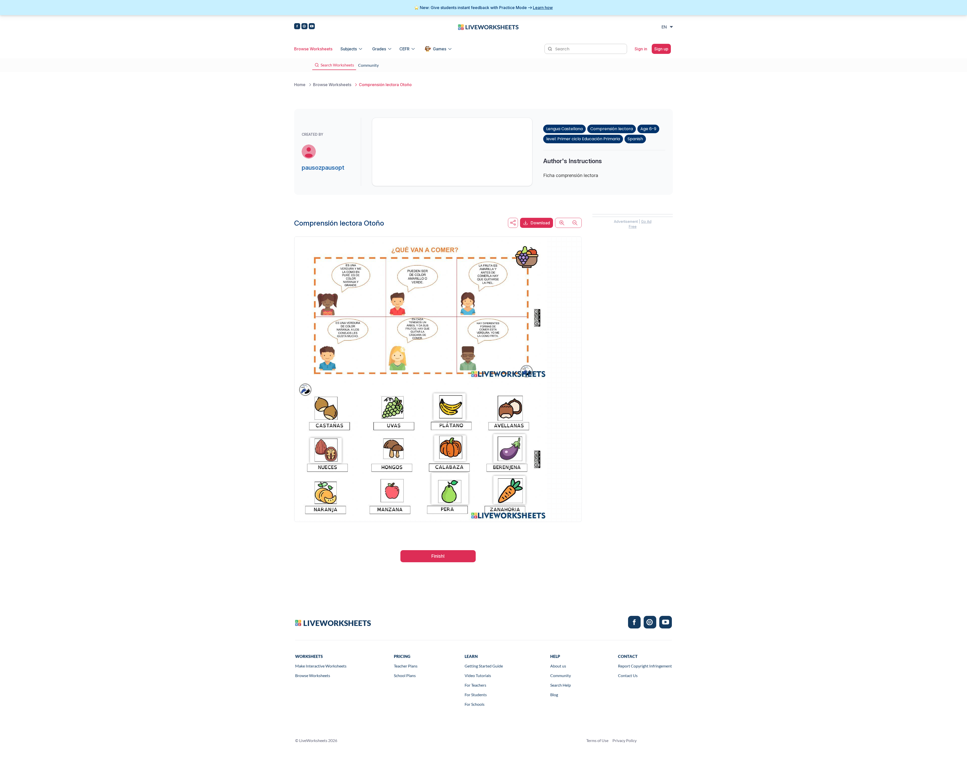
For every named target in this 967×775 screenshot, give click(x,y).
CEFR (404, 48)
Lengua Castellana (564, 129)
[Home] (488, 26)
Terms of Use (597, 740)
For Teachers (475, 685)
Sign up (661, 48)
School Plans (405, 675)
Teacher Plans (406, 665)
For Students (476, 694)
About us (558, 665)
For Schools (475, 704)
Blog (554, 694)
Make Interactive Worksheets (321, 665)
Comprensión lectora (611, 129)
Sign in (641, 48)
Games (439, 48)
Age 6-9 (648, 129)
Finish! (438, 556)
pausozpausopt (323, 167)
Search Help (560, 685)
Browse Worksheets (313, 48)
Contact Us (628, 675)
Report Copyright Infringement (645, 665)
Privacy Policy (624, 740)
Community (560, 675)
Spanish (635, 139)
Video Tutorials (478, 675)
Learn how (543, 7)
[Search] (550, 48)
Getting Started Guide (484, 665)
